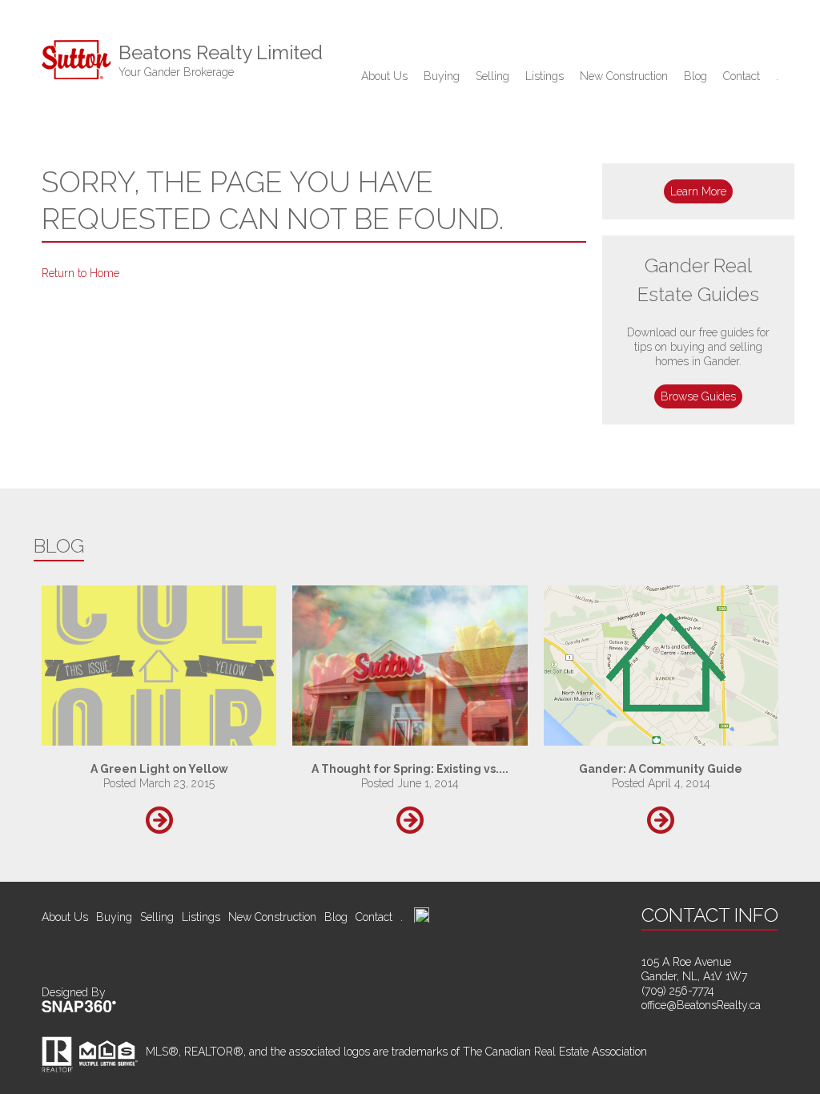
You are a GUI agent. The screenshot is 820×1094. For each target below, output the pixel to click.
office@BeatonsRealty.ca (701, 1005)
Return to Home (80, 273)
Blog (695, 76)
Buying (442, 76)
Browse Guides (698, 396)
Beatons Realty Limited (221, 59)
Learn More (698, 191)
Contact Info (709, 915)
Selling (492, 76)
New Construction (624, 76)
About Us (384, 76)
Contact (741, 76)
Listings (544, 76)
